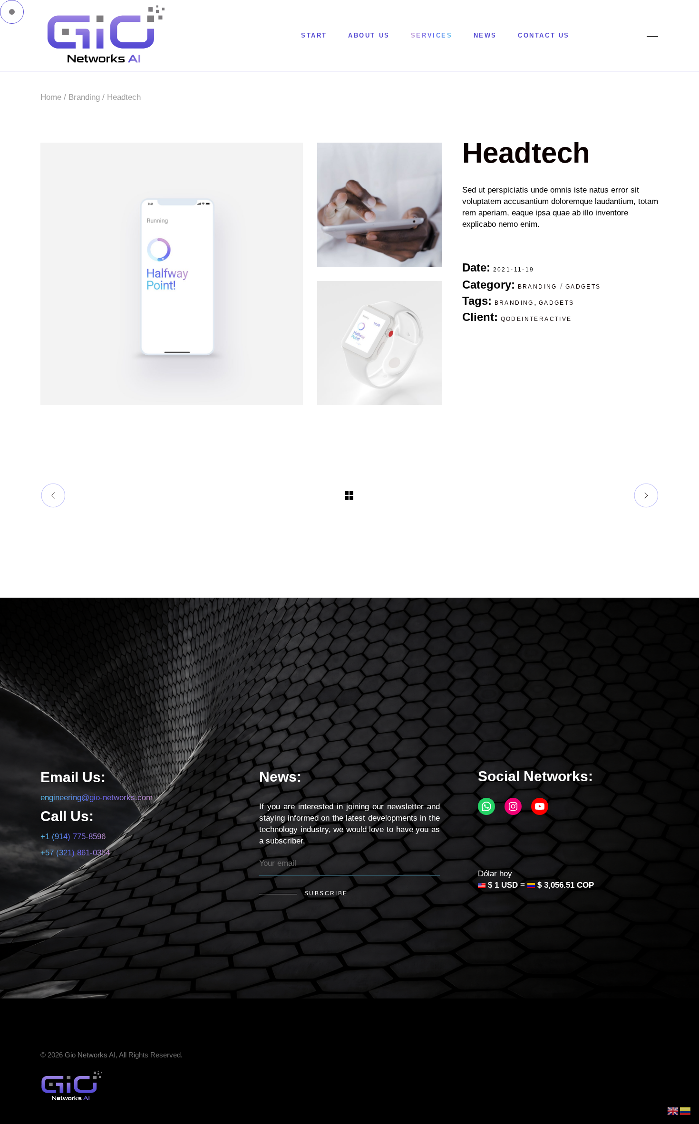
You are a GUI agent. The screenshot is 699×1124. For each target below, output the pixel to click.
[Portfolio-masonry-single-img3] (379, 343)
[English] (673, 1110)
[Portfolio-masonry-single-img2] (379, 205)
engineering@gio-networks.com (96, 797)
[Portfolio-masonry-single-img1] (171, 274)
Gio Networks (86, 1055)
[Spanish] (686, 1110)
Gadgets (583, 286)
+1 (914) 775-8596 (73, 836)
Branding (537, 286)
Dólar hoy (495, 873)
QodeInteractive (536, 319)
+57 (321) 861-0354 (75, 852)
